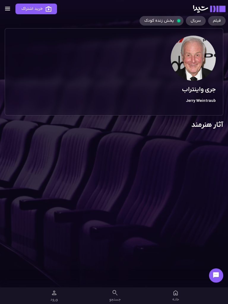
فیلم (217, 20)
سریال (196, 20)
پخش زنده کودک (159, 20)
